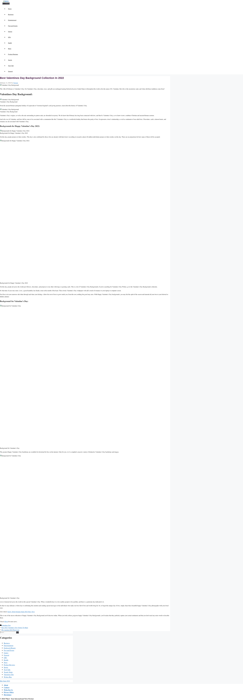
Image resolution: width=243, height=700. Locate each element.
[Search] (17, 632)
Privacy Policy (9, 692)
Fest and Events (12, 26)
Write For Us (8, 690)
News (9, 48)
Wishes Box (8, 677)
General (10, 71)
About (6, 685)
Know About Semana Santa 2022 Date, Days (21, 612)
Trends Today (8, 672)
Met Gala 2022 (5, 681)
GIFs (9, 37)
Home (9, 9)
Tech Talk (11, 65)
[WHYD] (6, 1)
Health (10, 43)
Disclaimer (7, 695)
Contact (6, 687)
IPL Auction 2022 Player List (10, 630)
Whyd (6, 621)
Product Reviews (13, 54)
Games (10, 31)
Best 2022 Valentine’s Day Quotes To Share (15, 628)
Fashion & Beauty (10, 648)
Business (10, 14)
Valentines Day (6, 625)
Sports (10, 60)
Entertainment (12, 20)
